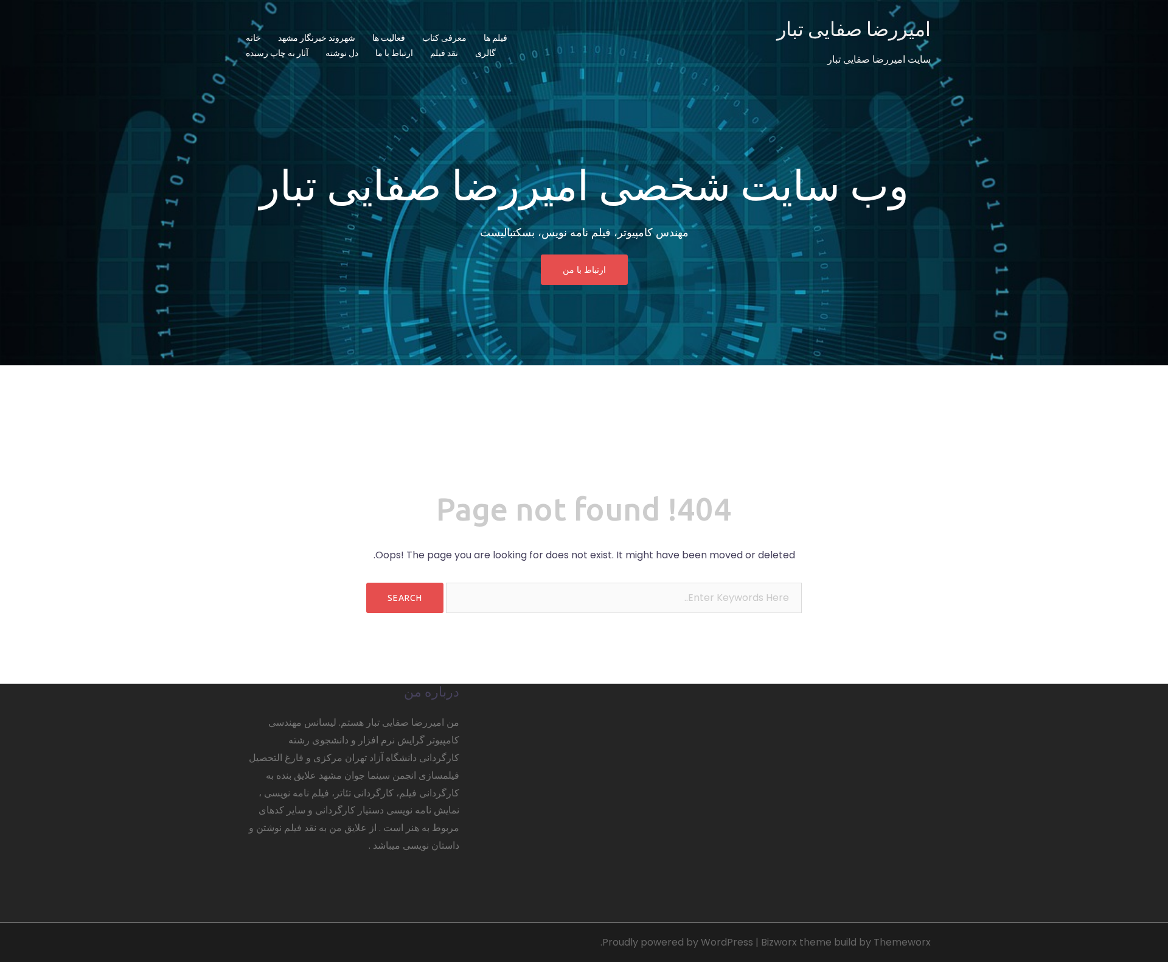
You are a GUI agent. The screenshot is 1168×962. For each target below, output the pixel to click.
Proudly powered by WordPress (677, 942)
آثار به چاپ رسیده (277, 53)
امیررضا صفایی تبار (854, 29)
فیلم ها (495, 38)
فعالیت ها (388, 38)
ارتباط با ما (394, 53)
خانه (253, 38)
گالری (485, 53)
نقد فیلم (444, 53)
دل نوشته (341, 53)
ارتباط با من (584, 270)
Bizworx (779, 942)
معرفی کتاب (444, 38)
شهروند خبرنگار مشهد (316, 38)
